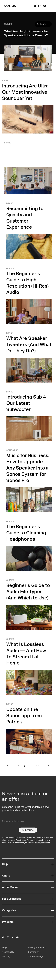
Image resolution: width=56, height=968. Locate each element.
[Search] (39, 6)
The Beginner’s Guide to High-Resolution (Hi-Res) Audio (27, 283)
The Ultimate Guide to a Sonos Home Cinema (25, 154)
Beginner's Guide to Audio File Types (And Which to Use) (28, 591)
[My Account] (35, 6)
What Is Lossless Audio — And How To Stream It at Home (26, 654)
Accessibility (8, 952)
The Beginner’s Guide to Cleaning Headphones (26, 533)
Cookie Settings (35, 957)
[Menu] (50, 6)
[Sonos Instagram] (9, 937)
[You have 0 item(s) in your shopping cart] (44, 6)
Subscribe (28, 830)
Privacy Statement (42, 843)
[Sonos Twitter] (14, 937)
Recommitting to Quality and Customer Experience (25, 218)
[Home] (10, 6)
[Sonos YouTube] (18, 937)
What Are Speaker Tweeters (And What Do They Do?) (29, 344)
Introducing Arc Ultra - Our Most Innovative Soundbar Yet (27, 92)
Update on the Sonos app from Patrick (24, 715)
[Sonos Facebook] (4, 937)
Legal (4, 948)
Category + (43, 24)
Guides (8, 24)
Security (6, 957)
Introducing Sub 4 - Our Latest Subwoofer (27, 403)
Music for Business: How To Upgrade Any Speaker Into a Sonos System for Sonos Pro (27, 468)
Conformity (33, 952)
